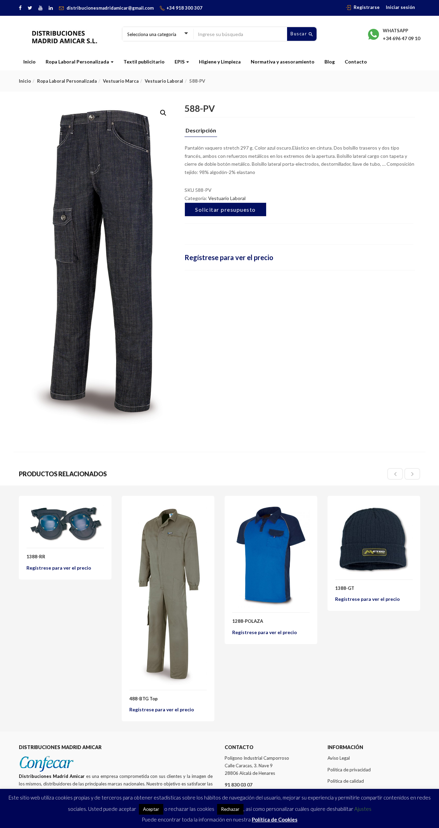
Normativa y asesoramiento (283, 62)
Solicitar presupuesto (225, 209)
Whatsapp (395, 30)
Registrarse (367, 7)
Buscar (299, 33)
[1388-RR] (65, 507)
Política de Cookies (274, 819)
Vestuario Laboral (164, 81)
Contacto (356, 62)
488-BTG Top (143, 698)
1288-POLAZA (247, 621)
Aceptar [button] (151, 809)
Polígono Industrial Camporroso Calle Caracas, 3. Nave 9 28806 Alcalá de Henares (257, 765)
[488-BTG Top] (168, 507)
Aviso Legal (339, 758)
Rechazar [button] (230, 809)
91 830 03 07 (238, 785)
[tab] (201, 132)
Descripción (201, 130)
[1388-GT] (374, 507)
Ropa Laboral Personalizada (78, 62)
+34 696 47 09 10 (401, 38)
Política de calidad (346, 781)
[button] (163, 113)
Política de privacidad (349, 769)
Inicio (29, 62)
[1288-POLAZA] (271, 507)
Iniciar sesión (400, 7)
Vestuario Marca (121, 81)
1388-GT (344, 588)
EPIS (180, 62)
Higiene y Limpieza (220, 62)
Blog (329, 62)
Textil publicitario (144, 62)
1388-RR (35, 556)
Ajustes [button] (362, 809)
